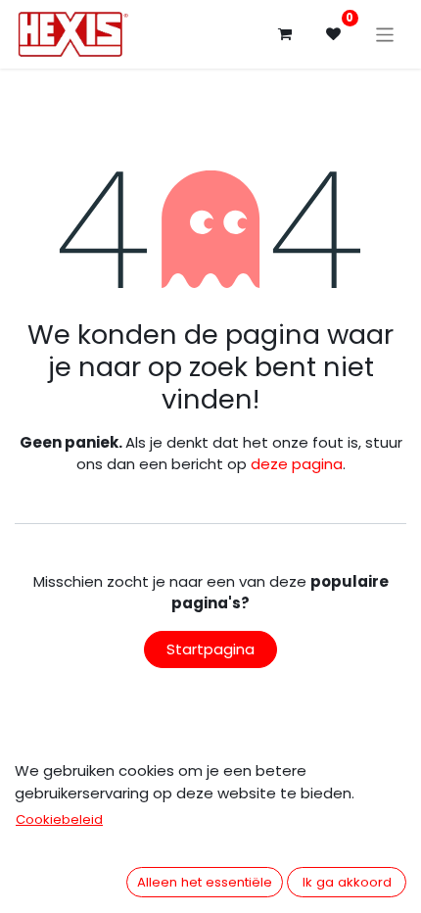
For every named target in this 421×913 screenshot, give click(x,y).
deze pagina (297, 464)
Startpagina (210, 649)
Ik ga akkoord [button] (347, 882)
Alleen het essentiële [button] (204, 882)
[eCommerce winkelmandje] (284, 34)
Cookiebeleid (59, 819)
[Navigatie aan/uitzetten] (385, 34)
